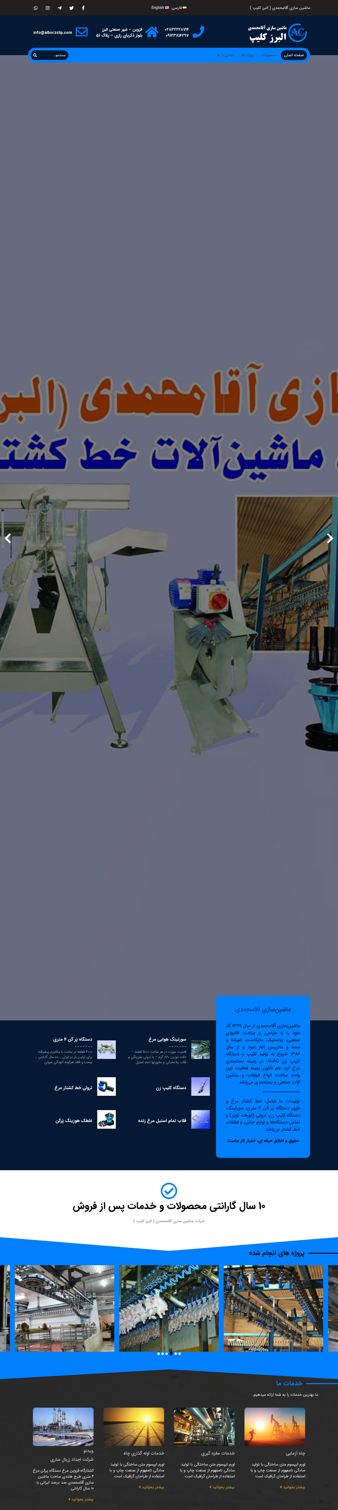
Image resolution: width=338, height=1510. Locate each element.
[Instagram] (47, 7)
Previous (330, 538)
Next (7, 538)
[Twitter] (71, 7)
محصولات (269, 55)
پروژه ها (247, 55)
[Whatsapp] (35, 7)
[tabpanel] (169, 1308)
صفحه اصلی (294, 55)
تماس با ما (225, 55)
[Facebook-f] (83, 7)
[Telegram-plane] (59, 7)
